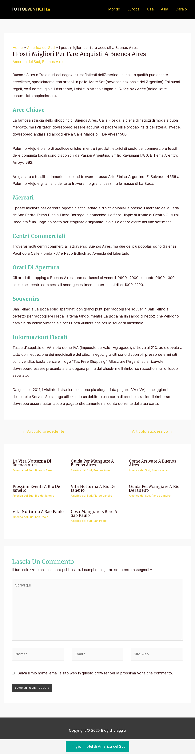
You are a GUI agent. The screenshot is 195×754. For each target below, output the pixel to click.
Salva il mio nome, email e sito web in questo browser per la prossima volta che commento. (95, 673)
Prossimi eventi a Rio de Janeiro (36, 488)
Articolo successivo (152, 431)
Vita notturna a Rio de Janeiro (93, 488)
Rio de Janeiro (44, 495)
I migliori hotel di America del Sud (97, 746)
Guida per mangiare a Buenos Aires (92, 463)
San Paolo (41, 517)
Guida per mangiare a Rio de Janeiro (154, 488)
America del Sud (26, 62)
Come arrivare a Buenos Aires (152, 463)
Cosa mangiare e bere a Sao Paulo (94, 513)
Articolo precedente (43, 431)
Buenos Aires (53, 62)
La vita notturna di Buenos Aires (32, 463)
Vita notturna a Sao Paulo (38, 511)
